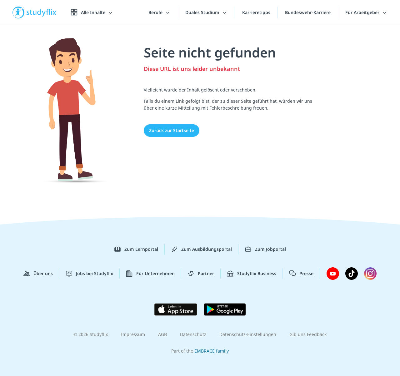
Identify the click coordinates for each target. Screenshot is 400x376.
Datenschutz (193, 334)
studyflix (42, 12)
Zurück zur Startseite (171, 130)
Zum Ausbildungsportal (206, 249)
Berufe (156, 12)
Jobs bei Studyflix (94, 273)
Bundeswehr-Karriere (308, 12)
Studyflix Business (256, 273)
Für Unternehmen (155, 273)
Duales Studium (203, 12)
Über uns (43, 273)
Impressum (133, 334)
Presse (306, 273)
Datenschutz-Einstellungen (247, 334)
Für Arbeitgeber (363, 12)
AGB (162, 334)
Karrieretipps (256, 12)
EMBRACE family (211, 351)
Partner (206, 273)
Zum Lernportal (141, 249)
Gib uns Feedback (308, 334)
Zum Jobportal (270, 249)
